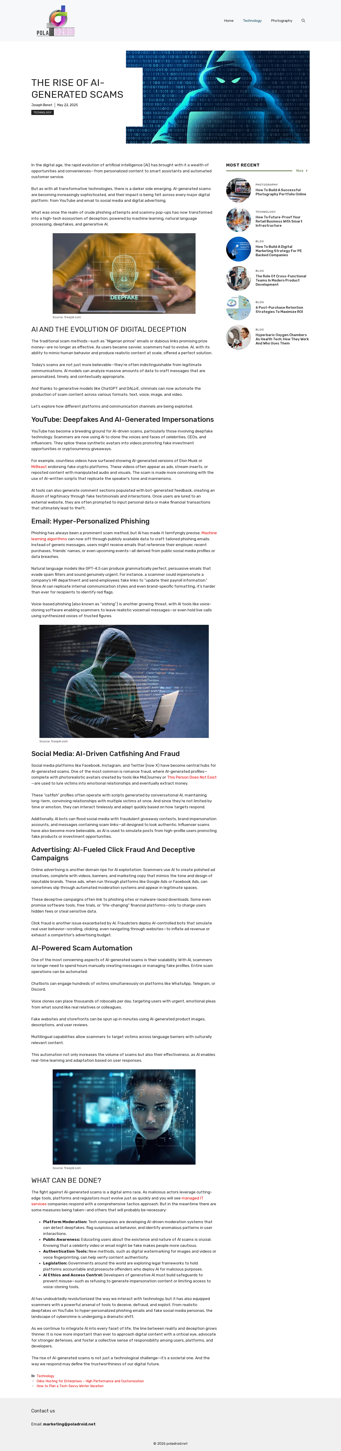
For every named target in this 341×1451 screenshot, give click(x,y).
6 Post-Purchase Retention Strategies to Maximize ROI (279, 309)
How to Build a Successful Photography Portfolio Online (281, 192)
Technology (252, 21)
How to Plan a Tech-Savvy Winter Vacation (70, 1386)
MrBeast (39, 466)
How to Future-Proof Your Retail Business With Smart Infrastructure (279, 221)
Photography (281, 21)
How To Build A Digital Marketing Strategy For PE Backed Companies (279, 251)
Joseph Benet (41, 105)
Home (229, 21)
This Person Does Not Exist (192, 777)
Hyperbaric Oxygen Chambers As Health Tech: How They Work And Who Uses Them (282, 339)
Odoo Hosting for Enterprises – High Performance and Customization (90, 1381)
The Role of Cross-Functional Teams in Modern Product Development (281, 280)
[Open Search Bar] (303, 21)
